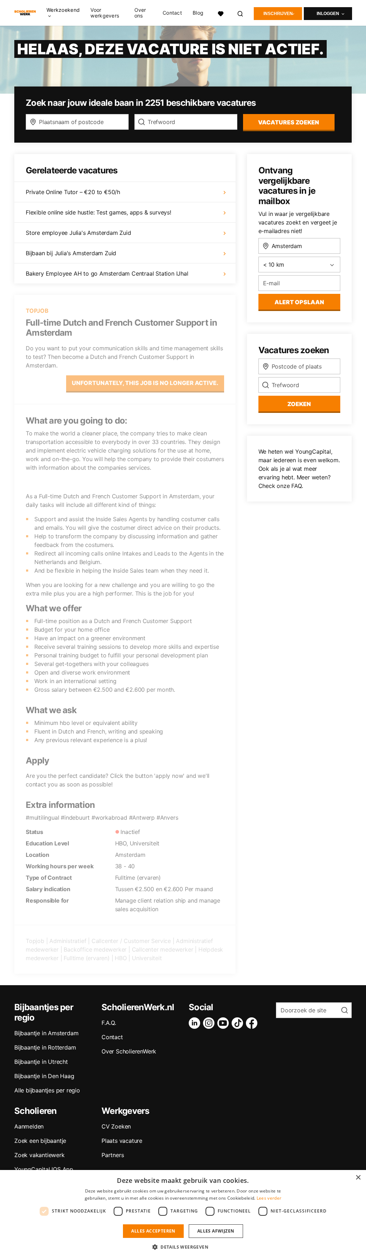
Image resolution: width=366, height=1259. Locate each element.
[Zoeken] (240, 13)
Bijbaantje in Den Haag (44, 1076)
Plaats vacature (122, 1140)
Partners (113, 1155)
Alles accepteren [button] (153, 1231)
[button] (183, 1246)
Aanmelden (29, 1126)
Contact (172, 13)
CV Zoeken (116, 1126)
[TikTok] (239, 1023)
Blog (198, 13)
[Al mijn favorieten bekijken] (221, 13)
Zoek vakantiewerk (39, 1155)
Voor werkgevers (104, 13)
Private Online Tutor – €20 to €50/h (73, 192)
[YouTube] (224, 1023)
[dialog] (183, 1214)
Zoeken (299, 404)
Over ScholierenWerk (129, 1051)
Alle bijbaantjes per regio (47, 1090)
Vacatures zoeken (288, 122)
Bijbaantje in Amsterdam (46, 1033)
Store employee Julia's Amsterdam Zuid (78, 232)
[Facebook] (253, 1023)
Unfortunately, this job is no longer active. (145, 382)
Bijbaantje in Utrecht (41, 1061)
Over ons (140, 13)
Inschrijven (278, 13)
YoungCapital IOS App (43, 1169)
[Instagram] (210, 1023)
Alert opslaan (299, 302)
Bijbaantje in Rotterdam (45, 1047)
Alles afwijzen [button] (215, 1231)
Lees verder (269, 1198)
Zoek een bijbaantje (40, 1140)
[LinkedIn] (196, 1023)
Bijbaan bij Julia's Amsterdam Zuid (71, 253)
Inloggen (328, 13)
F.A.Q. (109, 1022)
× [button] (358, 1177)
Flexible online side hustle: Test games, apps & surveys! (98, 212)
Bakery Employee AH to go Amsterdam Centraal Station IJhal (107, 273)
